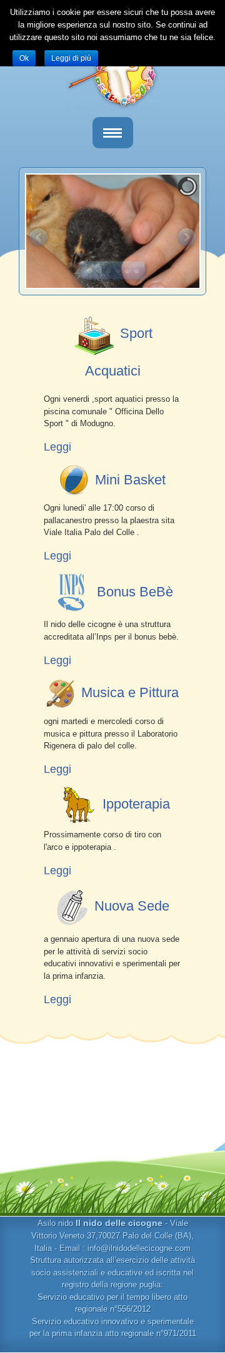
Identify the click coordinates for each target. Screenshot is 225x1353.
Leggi (57, 447)
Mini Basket (130, 480)
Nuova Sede (131, 906)
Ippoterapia (136, 803)
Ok (24, 58)
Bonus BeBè (135, 592)
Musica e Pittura (130, 692)
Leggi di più (71, 58)
